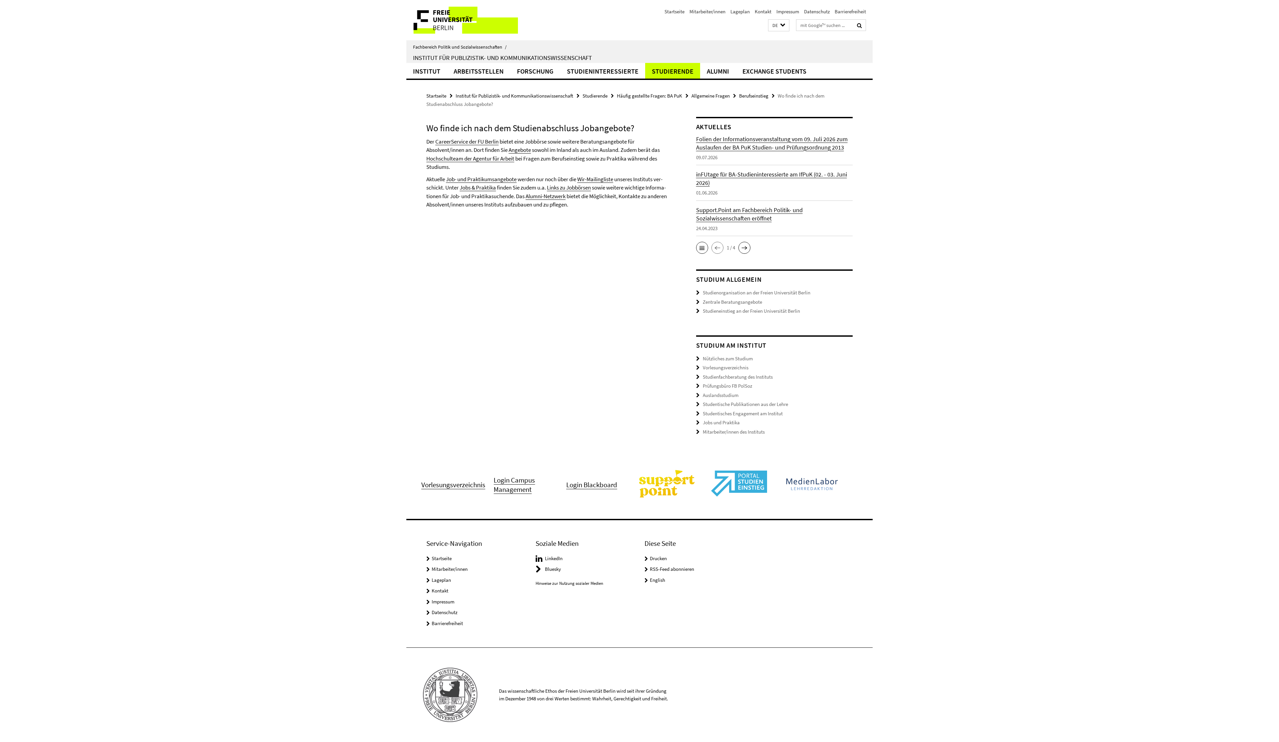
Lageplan (740, 11)
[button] (778, 25)
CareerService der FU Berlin (467, 141)
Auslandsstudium (720, 395)
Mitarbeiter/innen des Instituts (734, 432)
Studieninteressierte (603, 71)
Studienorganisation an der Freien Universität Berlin (756, 292)
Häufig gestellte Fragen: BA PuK (649, 96)
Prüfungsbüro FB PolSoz (727, 386)
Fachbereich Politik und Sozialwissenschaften (460, 47)
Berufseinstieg (753, 96)
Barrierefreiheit (850, 11)
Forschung (535, 71)
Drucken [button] (658, 558)
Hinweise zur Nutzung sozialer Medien (569, 583)
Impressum (787, 11)
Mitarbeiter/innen (707, 11)
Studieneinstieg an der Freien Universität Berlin (751, 311)
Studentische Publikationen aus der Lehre (745, 404)
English (657, 580)
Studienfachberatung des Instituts (738, 377)
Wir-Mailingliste (595, 179)
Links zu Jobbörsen (569, 187)
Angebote (520, 150)
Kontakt (763, 11)
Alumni (718, 71)
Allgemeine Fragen (710, 96)
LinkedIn (554, 558)
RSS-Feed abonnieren (672, 569)
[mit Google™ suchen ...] (859, 25)
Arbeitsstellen (479, 71)
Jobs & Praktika (478, 187)
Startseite (674, 11)
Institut (426, 71)
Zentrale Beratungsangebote (732, 302)
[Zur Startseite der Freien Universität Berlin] (462, 20)
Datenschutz (817, 11)
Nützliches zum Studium (728, 358)
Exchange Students (774, 71)
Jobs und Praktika (721, 422)
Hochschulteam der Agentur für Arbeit (470, 158)
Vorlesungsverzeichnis (725, 367)
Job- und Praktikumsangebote (481, 179)
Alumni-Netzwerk (546, 196)
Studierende (672, 71)
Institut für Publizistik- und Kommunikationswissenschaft (502, 58)
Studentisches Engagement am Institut (743, 413)
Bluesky (553, 569)
